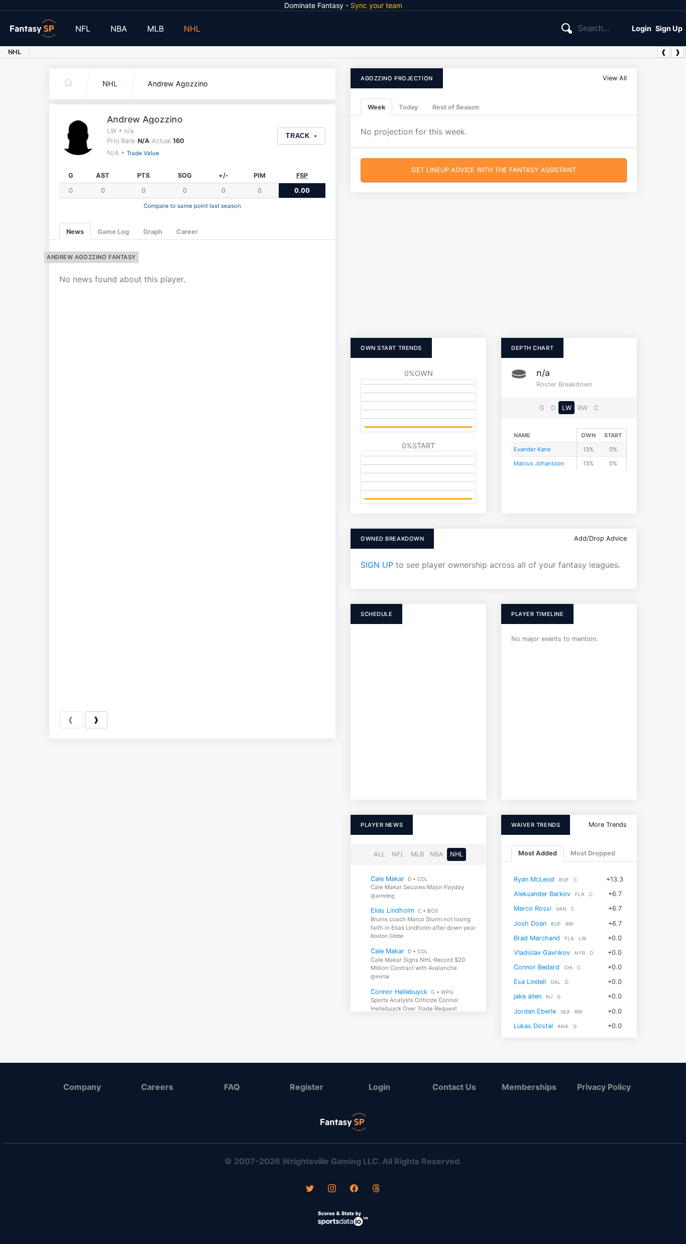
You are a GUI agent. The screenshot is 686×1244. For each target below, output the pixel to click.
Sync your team (376, 5)
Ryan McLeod (534, 879)
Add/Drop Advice (600, 538)
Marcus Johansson (539, 463)
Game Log (113, 231)
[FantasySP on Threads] (376, 1189)
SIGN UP (377, 565)
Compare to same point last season (192, 205)
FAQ (232, 1087)
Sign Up (668, 28)
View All (615, 78)
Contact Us (454, 1087)
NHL (192, 29)
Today (408, 107)
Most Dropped (592, 853)
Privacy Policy (604, 1087)
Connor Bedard (536, 967)
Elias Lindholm (392, 911)
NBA (118, 29)
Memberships (529, 1087)
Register (306, 1087)
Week (376, 107)
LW (566, 408)
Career (187, 231)
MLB (155, 29)
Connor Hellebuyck (399, 992)
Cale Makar (387, 879)
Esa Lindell (530, 981)
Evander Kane (532, 449)
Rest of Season (455, 107)
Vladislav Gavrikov (542, 952)
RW (583, 408)
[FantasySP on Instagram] (332, 1189)
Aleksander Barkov (542, 894)
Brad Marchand (537, 938)
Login (641, 28)
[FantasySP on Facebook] (354, 1189)
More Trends (608, 824)
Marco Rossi (532, 908)
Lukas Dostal (533, 1026)
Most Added (537, 853)
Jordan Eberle (535, 1011)
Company (82, 1087)
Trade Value (143, 153)
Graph (152, 231)
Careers (157, 1087)
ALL (379, 854)
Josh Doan (530, 923)
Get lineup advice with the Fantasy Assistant (493, 170)
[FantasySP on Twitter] (310, 1189)
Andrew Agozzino (178, 83)
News (75, 231)
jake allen (527, 997)
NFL (82, 29)
